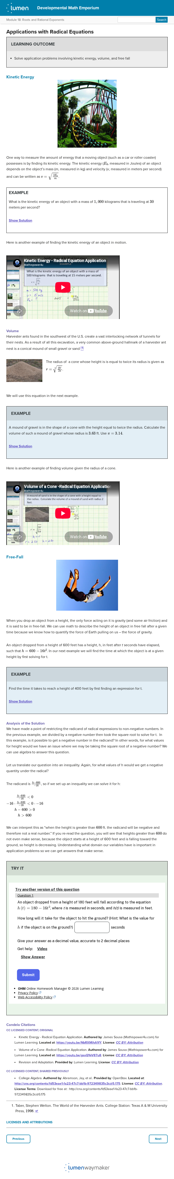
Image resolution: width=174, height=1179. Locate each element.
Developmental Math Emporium (68, 7)
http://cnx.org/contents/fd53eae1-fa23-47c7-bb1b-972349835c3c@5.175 (67, 1083)
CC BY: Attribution (129, 1043)
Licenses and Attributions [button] (29, 1122)
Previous (18, 1139)
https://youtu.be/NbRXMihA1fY (79, 1043)
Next (158, 1139)
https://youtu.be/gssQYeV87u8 (78, 1055)
